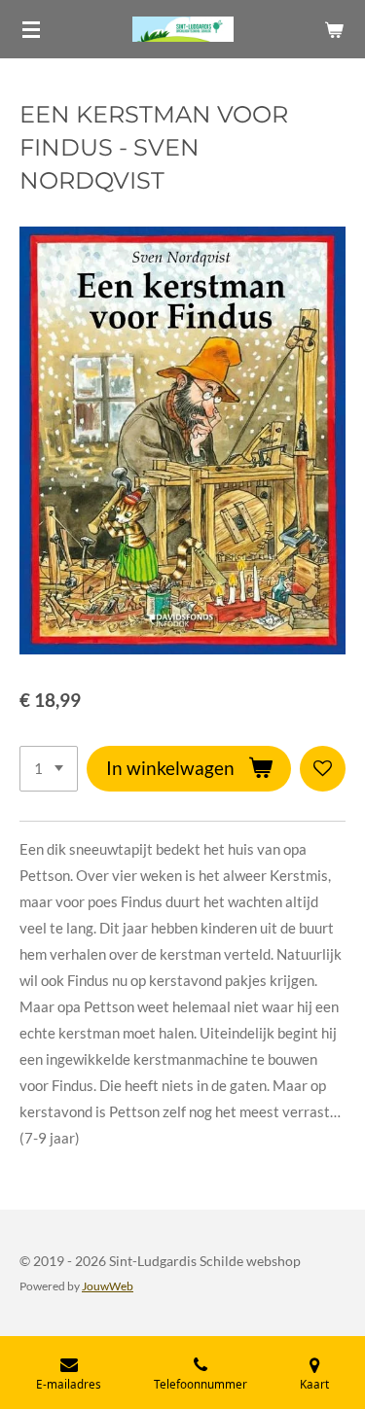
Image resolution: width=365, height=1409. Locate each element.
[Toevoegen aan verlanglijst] (323, 769)
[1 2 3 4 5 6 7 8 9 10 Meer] (48, 769)
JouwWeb (107, 1285)
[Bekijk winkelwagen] (333, 29)
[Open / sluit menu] (31, 29)
